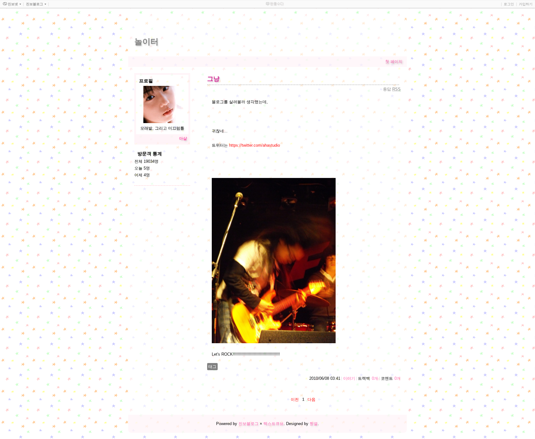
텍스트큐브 (273, 423)
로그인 (509, 4)
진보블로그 (248, 423)
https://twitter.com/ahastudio (254, 145)
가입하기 (526, 4)
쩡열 (314, 423)
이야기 (349, 378)
